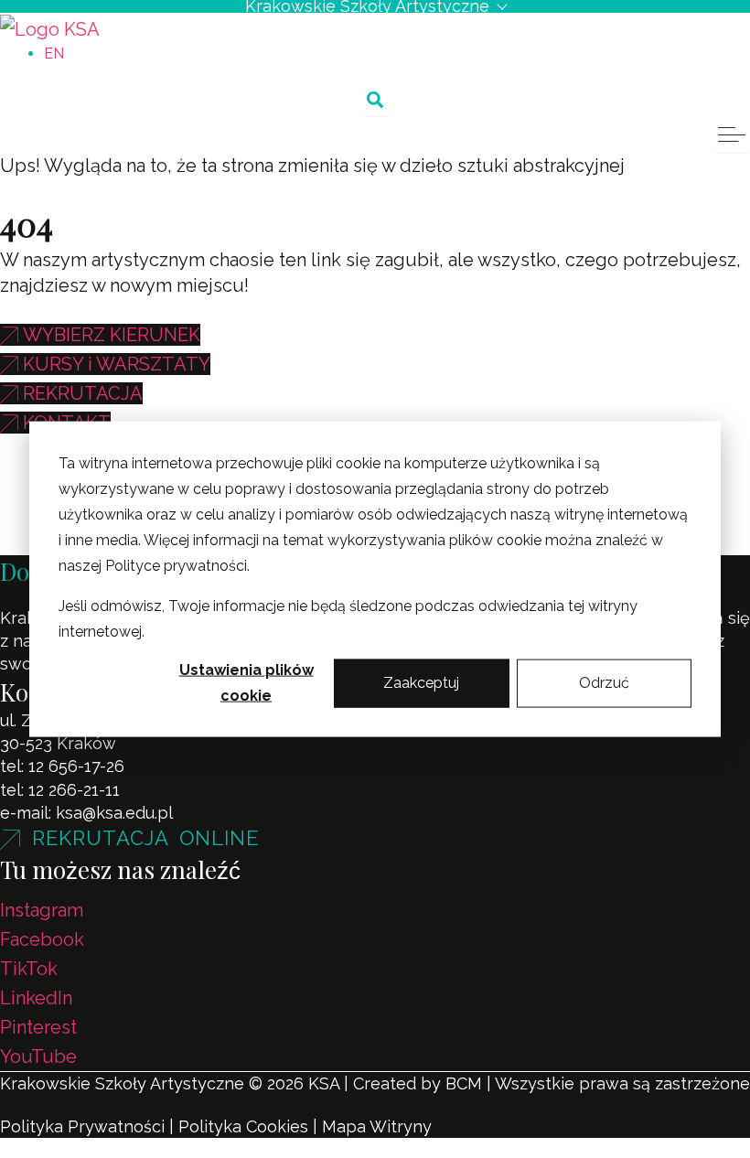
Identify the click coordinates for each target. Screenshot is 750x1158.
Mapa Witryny (377, 1126)
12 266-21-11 (74, 789)
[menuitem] (54, 53)
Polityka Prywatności (82, 1126)
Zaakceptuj (421, 683)
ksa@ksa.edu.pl (114, 812)
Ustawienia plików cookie (246, 682)
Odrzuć (604, 683)
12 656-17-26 (76, 766)
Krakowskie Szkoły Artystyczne (367, 6)
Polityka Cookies (243, 1126)
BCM (463, 1083)
